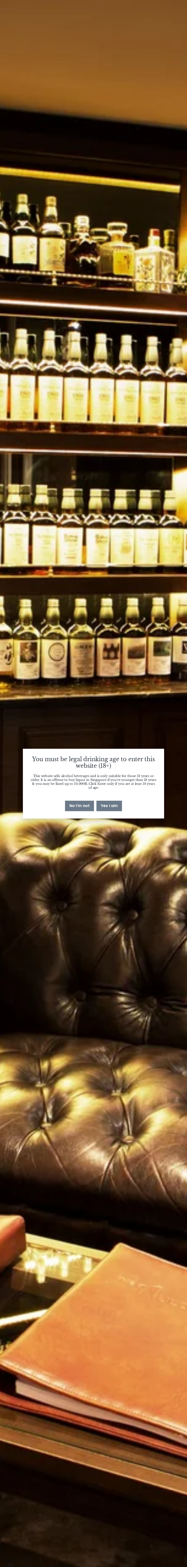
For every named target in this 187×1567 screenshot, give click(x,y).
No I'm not (79, 805)
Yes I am (109, 805)
